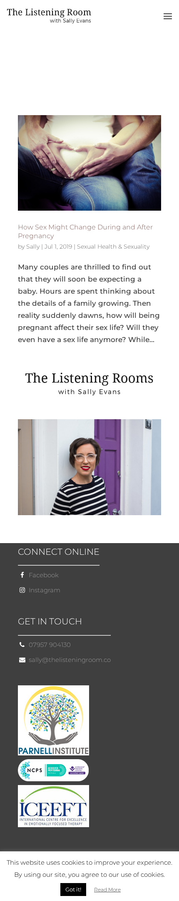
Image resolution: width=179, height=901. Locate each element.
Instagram (44, 590)
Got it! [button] (73, 889)
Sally (33, 246)
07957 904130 (50, 645)
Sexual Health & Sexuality (113, 246)
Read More (107, 889)
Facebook (44, 575)
